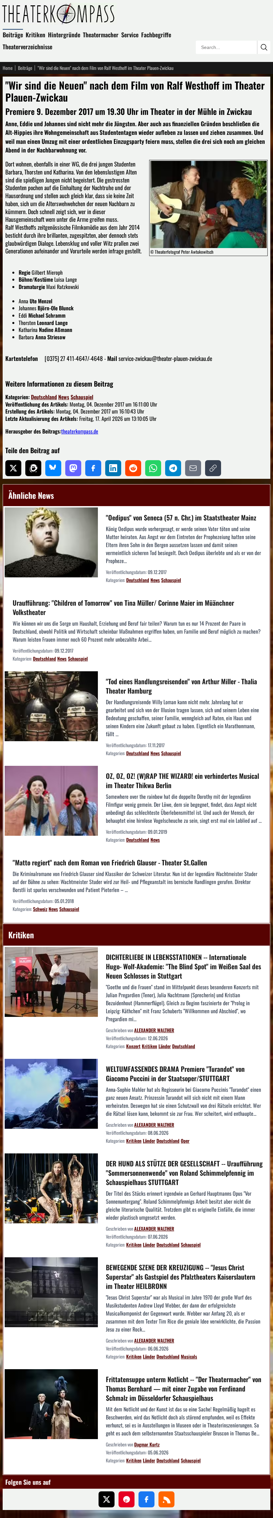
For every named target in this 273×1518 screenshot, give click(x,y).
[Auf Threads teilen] (33, 468)
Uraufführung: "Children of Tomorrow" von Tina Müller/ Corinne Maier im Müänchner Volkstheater (123, 607)
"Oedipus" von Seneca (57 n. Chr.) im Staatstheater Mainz (181, 517)
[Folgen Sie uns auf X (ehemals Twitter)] (107, 1499)
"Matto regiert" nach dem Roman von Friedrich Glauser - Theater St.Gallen (110, 862)
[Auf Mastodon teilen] (73, 468)
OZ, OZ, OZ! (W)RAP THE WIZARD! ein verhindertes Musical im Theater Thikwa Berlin (182, 780)
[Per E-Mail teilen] (193, 468)
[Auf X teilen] (13, 468)
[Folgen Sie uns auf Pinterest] (127, 1499)
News (63, 397)
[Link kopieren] (213, 468)
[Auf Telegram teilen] (173, 468)
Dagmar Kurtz (146, 1444)
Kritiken (35, 34)
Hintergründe (64, 34)
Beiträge (13, 34)
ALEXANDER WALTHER (154, 1030)
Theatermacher (101, 34)
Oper (185, 1140)
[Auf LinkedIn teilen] (113, 468)
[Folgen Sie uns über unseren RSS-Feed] (166, 1499)
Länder (164, 1046)
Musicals (189, 1356)
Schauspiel (82, 397)
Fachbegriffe (156, 34)
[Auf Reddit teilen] (133, 468)
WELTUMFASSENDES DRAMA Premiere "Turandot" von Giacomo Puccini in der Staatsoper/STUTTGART (175, 1073)
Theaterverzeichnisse (27, 46)
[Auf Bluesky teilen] (53, 468)
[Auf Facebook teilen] (93, 468)
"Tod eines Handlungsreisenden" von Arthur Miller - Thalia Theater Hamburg (181, 686)
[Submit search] (263, 47)
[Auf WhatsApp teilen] (153, 468)
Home (8, 68)
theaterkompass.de (79, 431)
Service (129, 34)
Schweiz (40, 908)
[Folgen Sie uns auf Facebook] (146, 1499)
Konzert (133, 1046)
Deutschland (44, 397)
